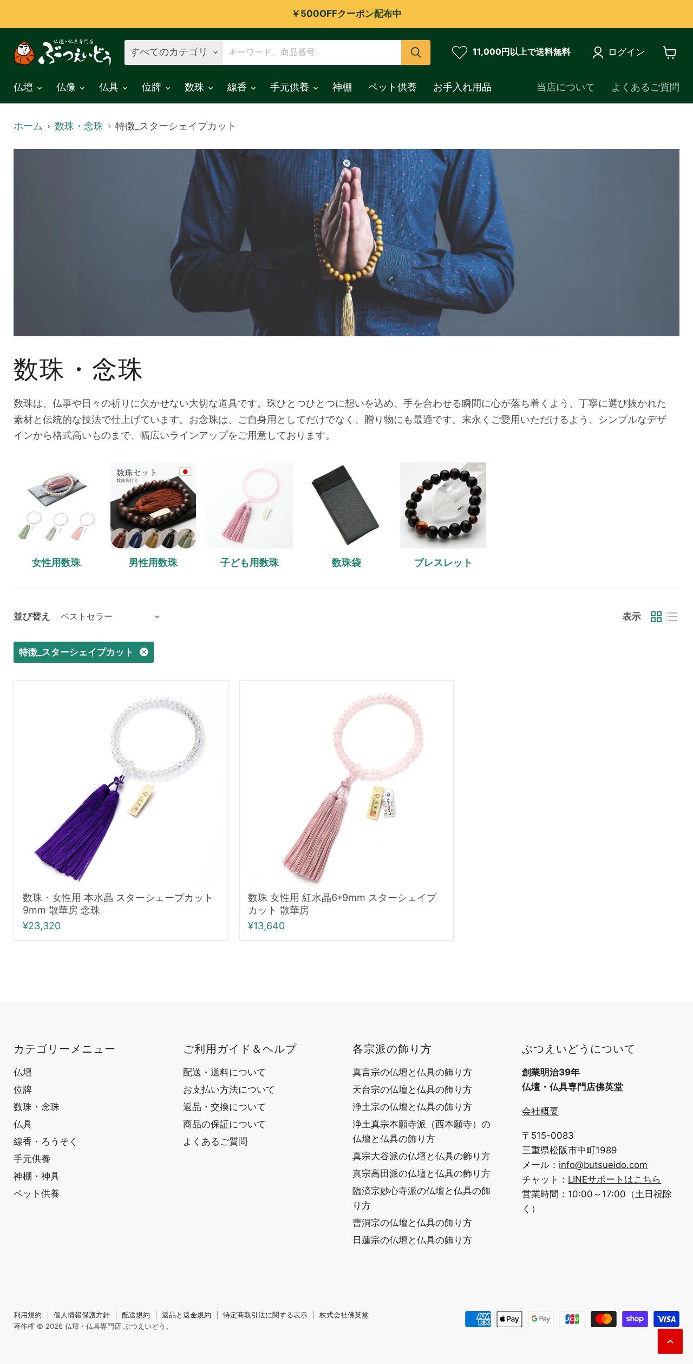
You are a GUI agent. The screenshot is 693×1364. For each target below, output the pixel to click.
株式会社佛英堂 (344, 1314)
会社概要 (540, 1111)
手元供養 (291, 87)
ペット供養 (392, 87)
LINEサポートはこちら (614, 1179)
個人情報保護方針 (82, 1314)
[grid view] (656, 616)
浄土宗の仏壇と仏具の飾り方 (412, 1106)
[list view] (671, 616)
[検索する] (415, 52)
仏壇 (25, 87)
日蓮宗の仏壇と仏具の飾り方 (412, 1240)
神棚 (342, 87)
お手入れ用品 (462, 87)
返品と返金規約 (186, 1314)
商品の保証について (224, 1124)
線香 (238, 87)
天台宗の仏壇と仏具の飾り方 (412, 1089)
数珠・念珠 (79, 126)
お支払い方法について (229, 1089)
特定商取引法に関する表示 (265, 1314)
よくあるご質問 (645, 87)
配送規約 (136, 1314)
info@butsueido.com (603, 1164)
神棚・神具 (37, 1176)
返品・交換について (224, 1106)
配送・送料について (224, 1072)
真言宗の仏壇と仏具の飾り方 (412, 1072)
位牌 (153, 87)
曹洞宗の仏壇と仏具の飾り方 (412, 1222)
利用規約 (28, 1314)
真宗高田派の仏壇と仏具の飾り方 (421, 1173)
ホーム (28, 126)
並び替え (32, 616)
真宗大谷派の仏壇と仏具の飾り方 (421, 1156)
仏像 (67, 87)
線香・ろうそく (46, 1141)
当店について (566, 87)
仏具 (110, 87)
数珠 (196, 87)
